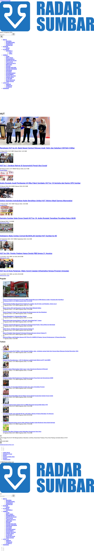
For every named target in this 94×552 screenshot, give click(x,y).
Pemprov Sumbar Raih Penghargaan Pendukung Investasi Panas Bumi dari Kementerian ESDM (28, 378)
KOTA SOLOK (9, 518)
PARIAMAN (9, 526)
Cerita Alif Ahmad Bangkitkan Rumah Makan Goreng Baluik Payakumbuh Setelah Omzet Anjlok (28, 396)
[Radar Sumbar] (47, 31)
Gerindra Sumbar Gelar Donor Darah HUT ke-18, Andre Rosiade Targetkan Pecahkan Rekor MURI (38, 218)
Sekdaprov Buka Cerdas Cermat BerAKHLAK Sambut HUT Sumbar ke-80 (28, 236)
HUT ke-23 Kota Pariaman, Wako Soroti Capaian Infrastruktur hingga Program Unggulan (34, 271)
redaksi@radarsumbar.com (7, 444)
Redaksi (5, 458)
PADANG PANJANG (11, 524)
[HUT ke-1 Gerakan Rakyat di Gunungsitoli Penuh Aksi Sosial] (6, 162)
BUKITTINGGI (9, 514)
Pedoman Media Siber (9, 456)
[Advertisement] (44, 100)
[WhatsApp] (3, 450)
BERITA (5, 499)
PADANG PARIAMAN (11, 525)
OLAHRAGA (6, 508)
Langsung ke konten (5, 0)
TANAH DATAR (10, 538)
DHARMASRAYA (10, 515)
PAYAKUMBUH (10, 531)
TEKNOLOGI (9, 542)
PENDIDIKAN (9, 503)
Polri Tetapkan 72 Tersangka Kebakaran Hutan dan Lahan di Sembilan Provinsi (24, 387)
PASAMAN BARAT (11, 529)
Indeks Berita (6, 452)
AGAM (7, 512)
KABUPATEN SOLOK (11, 517)
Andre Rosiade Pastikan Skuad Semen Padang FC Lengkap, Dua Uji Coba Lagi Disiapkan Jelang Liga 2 (30, 304)
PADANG (8, 522)
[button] (13, 34)
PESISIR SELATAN (11, 532)
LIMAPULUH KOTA (11, 519)
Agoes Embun (3, 152)
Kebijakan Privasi (7, 454)
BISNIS (8, 507)
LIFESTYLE (6, 539)
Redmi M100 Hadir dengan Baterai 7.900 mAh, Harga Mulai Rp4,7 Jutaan (22, 320)
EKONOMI (5, 506)
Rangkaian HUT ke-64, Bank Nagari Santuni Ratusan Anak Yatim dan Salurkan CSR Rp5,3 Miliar (37, 148)
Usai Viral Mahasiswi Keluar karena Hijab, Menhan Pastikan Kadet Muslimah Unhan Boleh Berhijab (29, 422)
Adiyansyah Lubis (4, 187)
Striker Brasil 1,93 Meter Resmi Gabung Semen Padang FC (18, 329)
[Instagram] (3, 448)
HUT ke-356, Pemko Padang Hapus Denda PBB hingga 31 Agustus (26, 253)
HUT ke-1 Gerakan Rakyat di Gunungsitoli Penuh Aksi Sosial (23, 166)
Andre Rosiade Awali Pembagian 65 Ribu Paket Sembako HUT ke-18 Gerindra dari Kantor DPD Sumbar (40, 183)
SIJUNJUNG (9, 535)
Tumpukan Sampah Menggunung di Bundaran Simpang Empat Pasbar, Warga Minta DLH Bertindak (29, 324)
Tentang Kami (6, 459)
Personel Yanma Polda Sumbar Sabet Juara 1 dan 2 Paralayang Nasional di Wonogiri (25, 369)
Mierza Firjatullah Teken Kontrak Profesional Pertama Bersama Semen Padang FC (24, 333)
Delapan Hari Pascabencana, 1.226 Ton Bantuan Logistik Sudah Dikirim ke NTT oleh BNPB (26, 360)
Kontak (5, 455)
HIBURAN (8, 540)
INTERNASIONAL (10, 501)
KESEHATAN (9, 504)
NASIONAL (9, 500)
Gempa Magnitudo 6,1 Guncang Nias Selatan (15, 316)
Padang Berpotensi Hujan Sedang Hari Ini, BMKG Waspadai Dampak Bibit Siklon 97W (25, 404)
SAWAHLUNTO (10, 533)
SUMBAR (5, 511)
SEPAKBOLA (9, 510)
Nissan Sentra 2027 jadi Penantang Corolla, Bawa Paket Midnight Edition (22, 308)
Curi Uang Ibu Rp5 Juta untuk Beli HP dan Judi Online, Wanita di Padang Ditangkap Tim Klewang (28, 413)
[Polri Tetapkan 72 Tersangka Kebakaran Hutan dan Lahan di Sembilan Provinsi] (6, 385)
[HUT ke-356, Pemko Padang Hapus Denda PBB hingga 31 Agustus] (6, 250)
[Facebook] (3, 447)
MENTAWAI (9, 521)
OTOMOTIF (9, 543)
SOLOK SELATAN (10, 536)
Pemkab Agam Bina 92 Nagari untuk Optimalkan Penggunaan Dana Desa (22, 431)
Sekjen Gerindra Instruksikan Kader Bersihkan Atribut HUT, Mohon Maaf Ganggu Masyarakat (36, 201)
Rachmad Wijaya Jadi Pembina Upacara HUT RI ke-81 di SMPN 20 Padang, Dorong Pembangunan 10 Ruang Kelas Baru (34, 337)
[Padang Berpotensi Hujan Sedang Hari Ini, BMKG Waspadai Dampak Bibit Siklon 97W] (6, 403)
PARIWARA (6, 544)
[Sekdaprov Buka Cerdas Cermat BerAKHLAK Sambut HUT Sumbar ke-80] (6, 232)
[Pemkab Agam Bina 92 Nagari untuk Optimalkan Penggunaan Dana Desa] (6, 430)
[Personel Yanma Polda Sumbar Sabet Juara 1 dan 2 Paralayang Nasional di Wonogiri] (6, 367)
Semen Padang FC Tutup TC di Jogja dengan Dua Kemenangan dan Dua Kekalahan (25, 312)
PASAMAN (9, 528)
